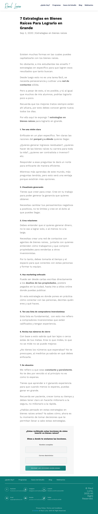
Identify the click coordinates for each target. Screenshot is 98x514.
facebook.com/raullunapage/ (18, 490)
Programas (56, 5)
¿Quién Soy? (45, 5)
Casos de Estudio (69, 5)
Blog (80, 5)
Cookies (36, 511)
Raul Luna (13, 6)
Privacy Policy (41, 508)
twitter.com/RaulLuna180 (54, 499)
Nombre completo (46, 445)
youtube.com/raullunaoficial (37, 499)
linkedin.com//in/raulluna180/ (55, 490)
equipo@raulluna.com (16, 499)
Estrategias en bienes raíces (51, 33)
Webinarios (89, 5)
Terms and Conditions (54, 508)
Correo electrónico (46, 455)
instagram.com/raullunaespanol (38, 490)
